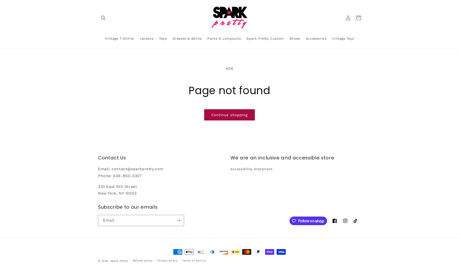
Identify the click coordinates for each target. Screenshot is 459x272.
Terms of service (194, 260)
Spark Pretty (119, 260)
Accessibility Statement (251, 169)
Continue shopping (229, 115)
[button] (103, 18)
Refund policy (143, 260)
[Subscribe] (178, 220)
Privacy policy (168, 260)
